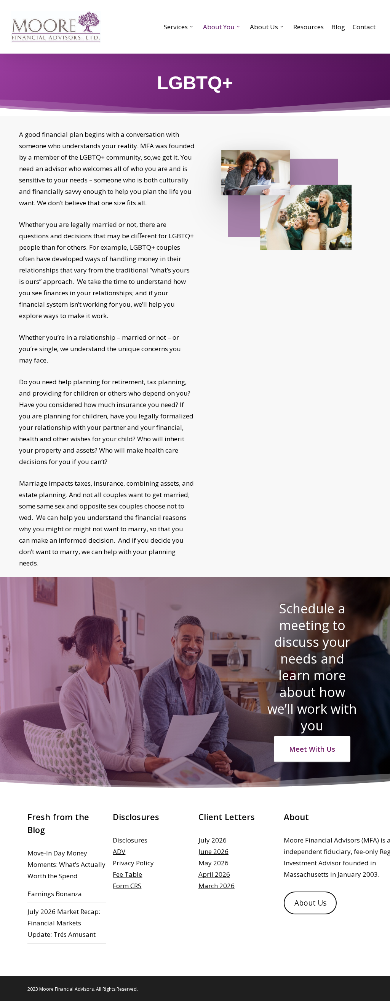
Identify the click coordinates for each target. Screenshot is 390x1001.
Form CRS (127, 885)
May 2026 (213, 862)
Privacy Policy (133, 862)
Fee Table (127, 874)
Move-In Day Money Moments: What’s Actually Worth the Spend (66, 864)
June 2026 (213, 851)
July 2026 (212, 840)
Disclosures (130, 840)
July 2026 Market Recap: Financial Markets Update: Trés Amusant (63, 923)
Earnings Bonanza (54, 893)
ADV (119, 851)
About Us (310, 903)
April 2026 (214, 874)
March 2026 (216, 885)
